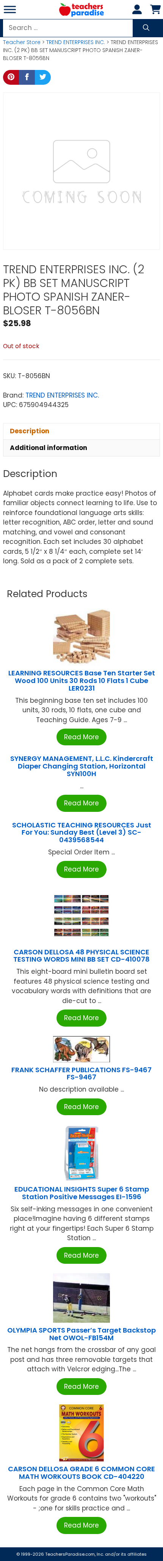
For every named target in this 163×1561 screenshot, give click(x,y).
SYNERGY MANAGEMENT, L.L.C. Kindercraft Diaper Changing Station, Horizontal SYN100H (81, 766)
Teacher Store (22, 42)
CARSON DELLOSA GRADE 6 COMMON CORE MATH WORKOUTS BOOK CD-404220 (81, 1472)
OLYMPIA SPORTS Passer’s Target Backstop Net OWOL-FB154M (81, 1333)
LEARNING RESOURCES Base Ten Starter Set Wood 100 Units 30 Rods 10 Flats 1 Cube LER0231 (81, 680)
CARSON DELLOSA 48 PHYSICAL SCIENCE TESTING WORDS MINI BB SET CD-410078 (81, 955)
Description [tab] (29, 431)
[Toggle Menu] (10, 9)
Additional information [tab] (48, 447)
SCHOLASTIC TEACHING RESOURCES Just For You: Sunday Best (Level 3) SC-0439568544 (81, 832)
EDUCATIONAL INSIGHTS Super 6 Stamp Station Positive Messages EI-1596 (81, 1192)
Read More (81, 737)
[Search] (146, 28)
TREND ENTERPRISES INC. (75, 42)
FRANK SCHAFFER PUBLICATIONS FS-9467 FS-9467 (81, 1073)
